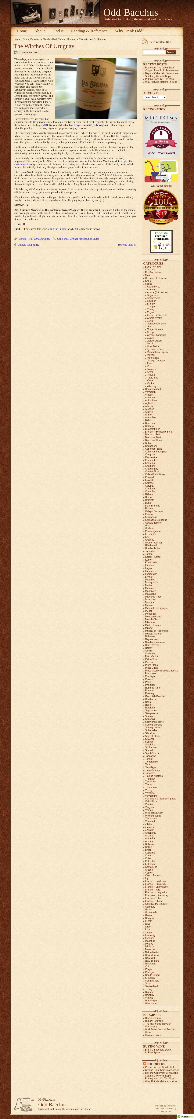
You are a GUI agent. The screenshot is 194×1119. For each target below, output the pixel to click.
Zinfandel (150, 827)
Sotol (150, 372)
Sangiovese (151, 713)
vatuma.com (166, 1111)
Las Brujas (93, 239)
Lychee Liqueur (155, 349)
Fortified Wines (153, 272)
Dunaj (148, 502)
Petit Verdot (151, 656)
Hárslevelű (151, 545)
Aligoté (149, 411)
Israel (148, 926)
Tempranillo (151, 761)
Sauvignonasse (153, 727)
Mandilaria (150, 591)
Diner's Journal (153, 1018)
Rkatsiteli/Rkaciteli (155, 696)
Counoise (150, 491)
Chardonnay (151, 468)
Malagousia (151, 582)
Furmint (149, 508)
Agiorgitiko (151, 400)
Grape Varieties (31, 39)
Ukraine (149, 992)
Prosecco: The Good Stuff (159, 67)
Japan (148, 932)
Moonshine (153, 357)
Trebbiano (150, 781)
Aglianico (150, 403)
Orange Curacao (156, 360)
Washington (151, 1000)
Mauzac (149, 605)
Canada (149, 855)
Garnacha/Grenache (156, 519)
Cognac (151, 312)
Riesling (149, 693)
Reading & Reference (89, 30)
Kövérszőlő (151, 562)
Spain (148, 983)
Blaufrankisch (152, 428)
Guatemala (151, 912)
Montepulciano (153, 616)
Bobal (148, 443)
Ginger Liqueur (155, 329)
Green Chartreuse (156, 335)
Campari (151, 306)
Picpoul (149, 662)
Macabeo (150, 579)
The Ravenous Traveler (158, 1023)
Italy (147, 929)
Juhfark (149, 554)
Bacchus (150, 423)
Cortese (149, 482)
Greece (149, 909)
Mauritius (150, 940)
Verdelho (150, 793)
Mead (148, 275)
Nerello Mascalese (155, 642)
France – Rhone (154, 901)
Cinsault (149, 477)
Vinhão (149, 804)
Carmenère (151, 457)
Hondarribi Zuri (153, 548)
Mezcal (151, 354)
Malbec (149, 585)
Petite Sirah (151, 659)
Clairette (149, 480)
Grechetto (150, 534)
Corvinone (150, 488)
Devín (148, 497)
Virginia (149, 997)
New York (150, 957)
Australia (150, 838)
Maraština (150, 593)
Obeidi (148, 650)
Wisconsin (150, 1003)
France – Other (153, 898)
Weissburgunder (154, 812)
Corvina (149, 485)
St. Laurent (151, 747)
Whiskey (151, 386)
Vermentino (151, 795)
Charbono (150, 465)
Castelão (150, 463)
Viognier (149, 807)
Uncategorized (153, 389)
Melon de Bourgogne (156, 608)
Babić (148, 420)
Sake (148, 281)
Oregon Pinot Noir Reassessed (162, 70)
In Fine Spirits (58, 229)
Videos (149, 394)
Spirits (148, 283)
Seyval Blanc (152, 736)
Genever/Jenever (156, 323)
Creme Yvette (154, 317)
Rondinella (150, 699)
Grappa (151, 332)
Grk (147, 537)
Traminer (150, 778)
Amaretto (152, 289)
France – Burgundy (155, 884)
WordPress (172, 1105)
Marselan (150, 602)
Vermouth (150, 391)
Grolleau (149, 539)
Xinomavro (151, 818)
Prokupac (150, 684)
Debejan (149, 494)
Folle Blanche (152, 505)
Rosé (148, 704)
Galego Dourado (154, 511)
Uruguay (71, 39)
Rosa (148, 701)
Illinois (148, 921)
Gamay (149, 514)
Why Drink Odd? (129, 30)
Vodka (150, 383)
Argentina (150, 832)
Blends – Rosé (153, 437)
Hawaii (148, 915)
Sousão (149, 741)
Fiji (146, 878)
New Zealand (152, 960)
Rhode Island (152, 975)
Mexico (149, 943)
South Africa (152, 980)
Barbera (149, 426)
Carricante (150, 460)
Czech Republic (153, 875)
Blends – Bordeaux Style (158, 431)
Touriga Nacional (154, 775)
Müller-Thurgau (153, 625)
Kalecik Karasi (153, 556)
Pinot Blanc (151, 665)
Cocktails (150, 269)
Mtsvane (150, 622)
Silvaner (149, 738)
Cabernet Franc (153, 448)
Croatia (149, 869)
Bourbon (151, 300)
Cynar (150, 320)
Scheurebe (151, 730)
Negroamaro (151, 639)
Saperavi (150, 719)
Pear (149, 363)
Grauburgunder (153, 531)
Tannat (62, 39)
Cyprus (149, 872)
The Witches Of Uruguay (43, 46)
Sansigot (150, 716)
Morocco (150, 949)
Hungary (149, 918)
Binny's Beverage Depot (158, 1049)
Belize (148, 847)
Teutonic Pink (125, 244)
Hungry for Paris (154, 1020)
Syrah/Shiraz (152, 753)
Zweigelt (149, 829)
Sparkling (150, 744)
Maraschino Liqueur (157, 352)
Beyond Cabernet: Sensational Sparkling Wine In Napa (161, 75)
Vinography (151, 1026)
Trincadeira (151, 787)
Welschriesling (153, 815)
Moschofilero (152, 619)
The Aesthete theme (164, 1108)
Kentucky (150, 935)
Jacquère (150, 551)
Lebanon (149, 938)
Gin (149, 326)
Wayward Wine (153, 1035)
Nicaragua (150, 963)
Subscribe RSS (161, 42)
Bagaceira (152, 295)
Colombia (150, 861)
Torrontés (150, 773)
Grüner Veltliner (153, 542)
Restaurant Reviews (156, 278)
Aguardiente (153, 286)
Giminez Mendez (78, 239)
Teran (148, 764)
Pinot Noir (150, 673)
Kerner (148, 559)
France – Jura (152, 889)
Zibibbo (149, 824)
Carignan (150, 454)
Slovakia (150, 977)
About (39, 30)
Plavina (149, 679)
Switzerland (151, 986)
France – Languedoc (156, 892)
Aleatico (149, 409)
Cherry (150, 309)
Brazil (148, 849)
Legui (150, 343)
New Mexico (152, 955)
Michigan (150, 946)
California (150, 852)
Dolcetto (149, 500)
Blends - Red (49, 39)
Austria (149, 841)
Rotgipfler (150, 707)
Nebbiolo (150, 636)
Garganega (151, 517)
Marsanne (150, 599)
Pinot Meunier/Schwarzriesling (161, 670)
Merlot (148, 610)
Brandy (151, 303)
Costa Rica (151, 866)
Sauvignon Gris (153, 724)
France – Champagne (157, 886)
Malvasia (150, 588)
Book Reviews (153, 266)
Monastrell (150, 613)
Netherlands (151, 952)
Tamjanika (150, 756)
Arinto (148, 414)
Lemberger (151, 573)
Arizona (149, 835)
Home (22, 30)
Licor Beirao (153, 346)
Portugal (149, 972)
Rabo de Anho (152, 687)
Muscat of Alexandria (156, 630)
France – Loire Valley (156, 895)
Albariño (149, 406)
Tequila (151, 374)
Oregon (149, 969)
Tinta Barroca (152, 770)
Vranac (149, 810)
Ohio (147, 966)
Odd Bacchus (130, 12)
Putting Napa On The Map (159, 79)
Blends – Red (152, 434)
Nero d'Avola (152, 645)
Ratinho (149, 690)
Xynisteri (150, 821)
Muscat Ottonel (153, 633)
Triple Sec (152, 377)
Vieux (150, 380)
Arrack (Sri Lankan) (157, 292)
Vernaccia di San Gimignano (160, 798)
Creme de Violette (157, 315)
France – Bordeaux (155, 881)
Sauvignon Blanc (154, 721)
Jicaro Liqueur (154, 340)
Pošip (148, 682)
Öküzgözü (150, 653)
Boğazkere (151, 445)
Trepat (148, 784)
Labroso (149, 565)
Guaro (150, 337)
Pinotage (150, 676)
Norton (148, 647)
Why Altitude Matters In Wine (161, 81)
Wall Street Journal (161, 185)
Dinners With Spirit (28, 244)
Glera (148, 525)
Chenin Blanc (152, 471)
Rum (149, 366)
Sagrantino (151, 710)
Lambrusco (151, 571)
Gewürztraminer (153, 522)
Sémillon (150, 733)
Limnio (148, 576)
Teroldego (150, 767)
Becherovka (153, 298)
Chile (148, 858)
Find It (57, 30)
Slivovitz (151, 369)
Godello (149, 528)
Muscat (149, 628)
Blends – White (153, 440)
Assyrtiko (150, 417)
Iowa (147, 923)
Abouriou (150, 397)
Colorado (150, 864)
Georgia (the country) (156, 903)
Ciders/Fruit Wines (155, 474)
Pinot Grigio (151, 667)
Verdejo (149, 790)
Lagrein (149, 568)
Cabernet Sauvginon (156, 451)
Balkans (149, 844)
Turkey (149, 989)
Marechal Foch (153, 596)
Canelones (63, 239)
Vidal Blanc (151, 801)
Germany (150, 906)
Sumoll (149, 750)
